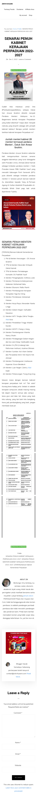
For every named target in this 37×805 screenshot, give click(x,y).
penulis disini (28, 596)
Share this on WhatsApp (19, 70)
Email (18, 754)
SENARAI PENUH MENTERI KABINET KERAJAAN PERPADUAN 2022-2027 (18, 562)
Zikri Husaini (7, 4)
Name (18, 743)
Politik (19, 553)
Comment (18, 713)
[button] (34, 14)
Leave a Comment (25, 59)
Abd (7, 319)
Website (18, 765)
